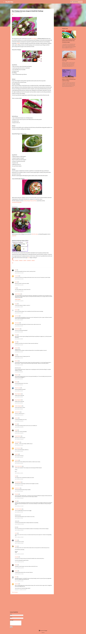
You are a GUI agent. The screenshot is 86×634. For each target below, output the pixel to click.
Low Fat (25, 260)
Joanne (16, 570)
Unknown (16, 460)
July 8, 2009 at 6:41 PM (19, 357)
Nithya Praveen (17, 387)
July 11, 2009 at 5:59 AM (19, 537)
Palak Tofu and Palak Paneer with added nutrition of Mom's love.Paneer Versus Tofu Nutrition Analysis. (68, 41)
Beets (13, 260)
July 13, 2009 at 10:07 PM (19, 561)
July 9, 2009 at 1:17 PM (19, 512)
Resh (16, 576)
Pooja (16, 303)
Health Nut (9, 2)
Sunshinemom (17, 488)
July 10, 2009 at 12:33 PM (19, 524)
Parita (16, 423)
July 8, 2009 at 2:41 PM (19, 325)
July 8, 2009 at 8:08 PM (19, 371)
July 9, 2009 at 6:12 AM (19, 479)
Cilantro (16, 260)
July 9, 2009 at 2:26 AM (19, 451)
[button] (12, 14)
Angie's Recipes (17, 293)
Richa (16, 501)
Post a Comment (15, 592)
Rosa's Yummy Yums (18, 466)
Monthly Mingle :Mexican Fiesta (29, 200)
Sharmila (16, 360)
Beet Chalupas (34, 38)
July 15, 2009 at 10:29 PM (19, 567)
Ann (15, 269)
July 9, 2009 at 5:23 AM (19, 473)
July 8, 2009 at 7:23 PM (19, 364)
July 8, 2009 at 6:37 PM (19, 351)
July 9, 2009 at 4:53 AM (19, 463)
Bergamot (16, 374)
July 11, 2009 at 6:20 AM (19, 543)
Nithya (16, 381)
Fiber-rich (20, 260)
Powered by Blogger (43, 630)
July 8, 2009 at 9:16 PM (19, 390)
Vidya (16, 546)
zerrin (16, 533)
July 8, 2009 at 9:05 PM (19, 384)
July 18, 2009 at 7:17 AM (19, 573)
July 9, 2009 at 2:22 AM (19, 445)
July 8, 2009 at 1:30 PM (19, 306)
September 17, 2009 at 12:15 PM (20, 589)
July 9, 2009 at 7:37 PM (19, 518)
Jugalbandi (14, 235)
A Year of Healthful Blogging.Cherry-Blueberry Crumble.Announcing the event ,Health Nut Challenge (68, 79)
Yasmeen (16, 347)
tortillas (18, 43)
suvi (15, 354)
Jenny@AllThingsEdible (17, 202)
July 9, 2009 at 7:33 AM (19, 485)
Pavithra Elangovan (18, 405)
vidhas (16, 564)
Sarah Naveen (17, 328)
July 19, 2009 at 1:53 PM (19, 580)
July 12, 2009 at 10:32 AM (19, 553)
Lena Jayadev (17, 442)
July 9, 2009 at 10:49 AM (19, 498)
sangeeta (16, 454)
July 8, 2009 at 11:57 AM (19, 272)
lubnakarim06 (17, 411)
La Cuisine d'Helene (18, 508)
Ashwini (16, 309)
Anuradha (16, 556)
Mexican (33, 260)
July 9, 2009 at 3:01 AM (19, 457)
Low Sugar (29, 260)
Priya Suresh (17, 322)
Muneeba (16, 494)
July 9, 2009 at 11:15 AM (19, 506)
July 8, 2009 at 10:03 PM (19, 421)
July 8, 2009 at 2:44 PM (19, 331)
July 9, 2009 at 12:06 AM (19, 439)
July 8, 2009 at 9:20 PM (19, 396)
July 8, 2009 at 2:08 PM (19, 319)
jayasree (16, 417)
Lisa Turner (17, 315)
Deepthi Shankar (18, 436)
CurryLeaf (16, 275)
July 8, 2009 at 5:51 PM (19, 344)
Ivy (15, 287)
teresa (16, 281)
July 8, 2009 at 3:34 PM (19, 338)
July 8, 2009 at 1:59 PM (19, 312)
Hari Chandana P (18, 448)
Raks (16, 341)
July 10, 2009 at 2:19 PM (19, 530)
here (28, 257)
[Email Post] (12, 259)
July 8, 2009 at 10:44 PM (19, 433)
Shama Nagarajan (18, 393)
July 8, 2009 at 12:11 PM (19, 278)
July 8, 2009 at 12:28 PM (19, 300)
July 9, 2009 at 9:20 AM (19, 491)
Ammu (16, 540)
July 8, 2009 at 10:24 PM (19, 427)
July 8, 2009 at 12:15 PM (19, 284)
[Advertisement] (32, 603)
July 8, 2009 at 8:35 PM (19, 378)
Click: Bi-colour (35, 234)
